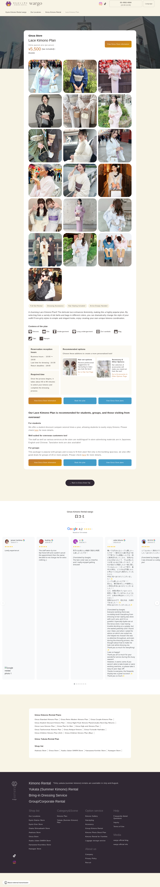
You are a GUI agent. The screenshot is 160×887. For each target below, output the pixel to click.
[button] (148, 5)
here (36, 430)
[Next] (157, 603)
